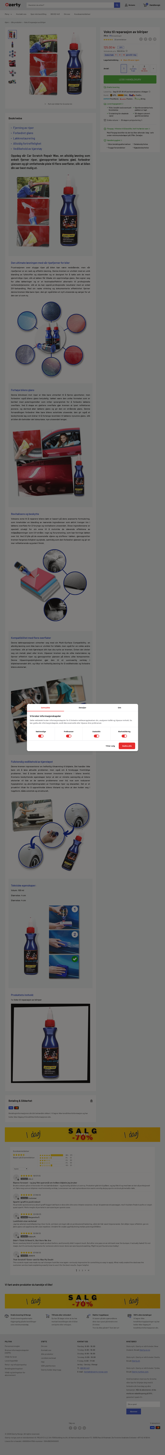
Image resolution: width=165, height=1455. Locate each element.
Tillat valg (110, 746)
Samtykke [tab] (45, 707)
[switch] (40, 736)
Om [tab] (119, 707)
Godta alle (127, 746)
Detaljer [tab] (82, 707)
